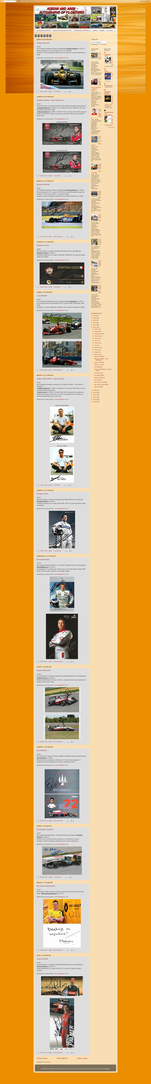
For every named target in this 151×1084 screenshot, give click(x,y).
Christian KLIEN (42, 494)
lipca (96, 340)
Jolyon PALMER (42, 959)
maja (96, 345)
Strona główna (62, 1058)
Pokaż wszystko (111, 127)
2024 (94, 320)
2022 (94, 325)
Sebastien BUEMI (99, 194)
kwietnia (97, 347)
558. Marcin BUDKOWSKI (46, 886)
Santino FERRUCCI (44, 670)
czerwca (97, 343)
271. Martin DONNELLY (99, 56)
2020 (94, 390)
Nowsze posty (42, 1058)
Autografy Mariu (108, 55)
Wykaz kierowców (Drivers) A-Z (62, 30)
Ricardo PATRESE (43, 184)
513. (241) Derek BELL (99, 217)
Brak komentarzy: (58, 236)
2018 (94, 395)
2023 (94, 322)
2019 (94, 392)
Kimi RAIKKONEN (43, 559)
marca (96, 350)
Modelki (112, 75)
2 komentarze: (57, 550)
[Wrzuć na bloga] (66, 91)
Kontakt (102, 30)
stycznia (97, 354)
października (98, 333)
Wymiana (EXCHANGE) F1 (82, 30)
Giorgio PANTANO (43, 43)
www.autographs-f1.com (62, 57)
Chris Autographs (108, 71)
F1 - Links (110, 30)
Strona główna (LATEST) (44, 30)
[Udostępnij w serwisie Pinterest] (71, 91)
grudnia (97, 329)
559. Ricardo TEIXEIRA (45, 829)
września (97, 336)
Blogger (108, 1068)
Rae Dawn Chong (112, 61)
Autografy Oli (109, 85)
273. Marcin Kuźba (112, 120)
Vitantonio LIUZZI (43, 245)
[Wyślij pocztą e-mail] (64, 91)
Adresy (95, 30)
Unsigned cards (99, 241)
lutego (96, 352)
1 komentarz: (57, 91)
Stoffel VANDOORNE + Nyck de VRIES (50, 379)
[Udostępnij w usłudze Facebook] (69, 91)
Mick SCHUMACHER (99, 264)
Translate (104, 44)
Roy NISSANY (42, 750)
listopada (97, 331)
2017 (94, 397)
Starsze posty (82, 1058)
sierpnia (97, 338)
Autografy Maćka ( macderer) (108, 93)
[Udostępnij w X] (67, 91)
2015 (94, 401)
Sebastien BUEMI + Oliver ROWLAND (50, 100)
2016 (94, 399)
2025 (94, 318)
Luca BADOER (42, 296)
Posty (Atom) (47, 1062)
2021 (94, 327)
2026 (94, 315)
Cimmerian (87, 1068)
